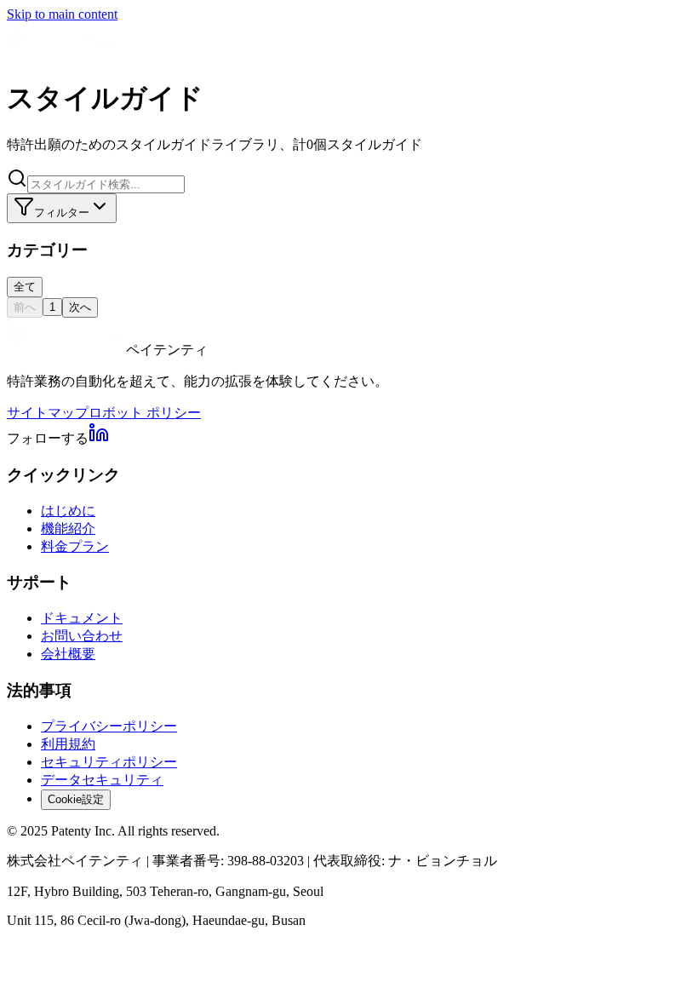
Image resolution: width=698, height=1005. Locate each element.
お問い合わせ (82, 636)
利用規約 (68, 744)
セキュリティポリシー (109, 762)
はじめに (68, 510)
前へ (25, 307)
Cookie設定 (76, 799)
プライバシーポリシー (109, 726)
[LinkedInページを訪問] (99, 438)
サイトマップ (48, 412)
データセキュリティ (102, 779)
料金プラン (75, 546)
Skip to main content (62, 14)
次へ (80, 307)
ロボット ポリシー (145, 412)
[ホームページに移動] (66, 54)
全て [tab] (25, 286)
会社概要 (68, 653)
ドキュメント (82, 618)
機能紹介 (68, 528)
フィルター (61, 212)
